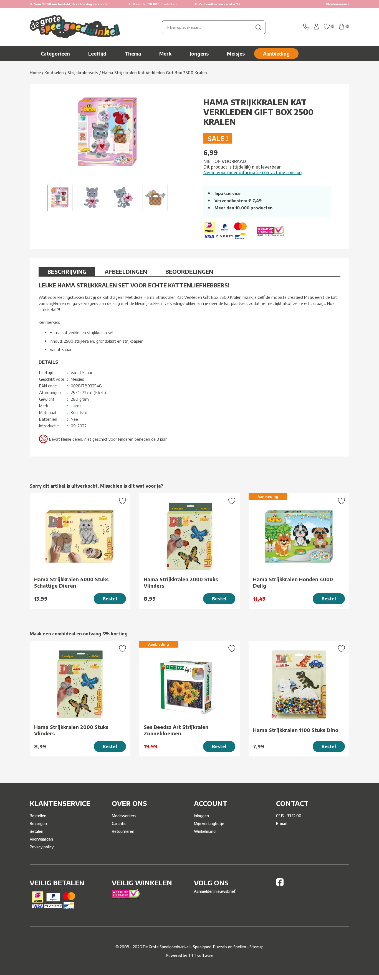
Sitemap (256, 946)
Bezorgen (38, 823)
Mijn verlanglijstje (209, 823)
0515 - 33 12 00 (288, 815)
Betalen (36, 831)
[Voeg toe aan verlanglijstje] (122, 501)
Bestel (110, 598)
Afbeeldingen (126, 271)
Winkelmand (205, 831)
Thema (133, 54)
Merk (165, 54)
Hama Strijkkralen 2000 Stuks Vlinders (181, 582)
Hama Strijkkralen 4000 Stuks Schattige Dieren (71, 582)
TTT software (200, 955)
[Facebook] (280, 884)
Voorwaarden (41, 839)
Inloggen (201, 815)
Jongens (199, 54)
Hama (76, 405)
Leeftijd (97, 54)
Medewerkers (124, 815)
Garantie (119, 823)
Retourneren (123, 831)
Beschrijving (66, 271)
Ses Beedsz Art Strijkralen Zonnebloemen (176, 730)
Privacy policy (42, 846)
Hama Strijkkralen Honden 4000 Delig (293, 582)
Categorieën (55, 54)
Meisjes (236, 54)
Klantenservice (337, 4)
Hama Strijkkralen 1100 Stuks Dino (295, 730)
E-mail (281, 823)
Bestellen (38, 815)
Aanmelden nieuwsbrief (214, 891)
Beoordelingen (189, 271)
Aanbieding (276, 54)
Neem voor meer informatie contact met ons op (252, 172)
